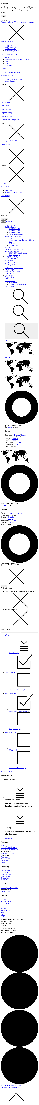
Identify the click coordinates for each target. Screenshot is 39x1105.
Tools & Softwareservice (9, 54)
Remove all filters (6, 771)
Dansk (16, 444)
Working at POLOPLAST (9, 141)
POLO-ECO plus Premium (14, 79)
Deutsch (17, 435)
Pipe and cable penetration (9, 849)
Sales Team (8, 190)
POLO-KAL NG (10, 47)
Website (7, 635)
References (4, 857)
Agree (3, 16)
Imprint (3, 909)
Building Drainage (7, 41)
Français (14, 440)
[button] (20, 304)
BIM (6, 61)
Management (5, 106)
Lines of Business (6, 102)
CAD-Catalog (9, 65)
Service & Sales (6, 187)
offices (10, 427)
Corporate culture (6, 109)
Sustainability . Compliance (10, 120)
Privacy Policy (10, 12)
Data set (7, 63)
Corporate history (6, 113)
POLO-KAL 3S (10, 49)
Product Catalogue (7, 859)
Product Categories (11, 672)
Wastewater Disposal (8, 75)
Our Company (5, 196)
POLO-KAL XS (10, 45)
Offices (3, 183)
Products (8, 225)
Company (8, 257)
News (7, 275)
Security (3, 912)
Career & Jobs (5, 144)
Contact (8, 277)
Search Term (5, 566)
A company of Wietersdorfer (10, 1087)
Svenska (15, 439)
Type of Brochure (11, 732)
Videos (3, 24)
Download (8, 810)
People (7, 270)
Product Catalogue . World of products (14, 22)
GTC (2, 914)
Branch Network (6, 116)
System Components (12, 51)
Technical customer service (14, 192)
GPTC (3, 916)
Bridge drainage (10, 81)
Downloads (30, 22)
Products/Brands (10, 693)
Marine (3, 68)
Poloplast (9, 221)
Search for (4, 215)
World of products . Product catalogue (17, 59)
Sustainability (5, 880)
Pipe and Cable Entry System (10, 72)
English (23, 435)
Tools (7, 58)
